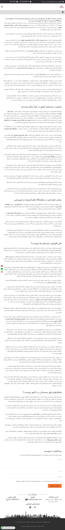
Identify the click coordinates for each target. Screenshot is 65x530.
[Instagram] (35, 507)
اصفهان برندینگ (25, 526)
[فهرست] (63, 12)
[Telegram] (30, 507)
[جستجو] (2, 7)
